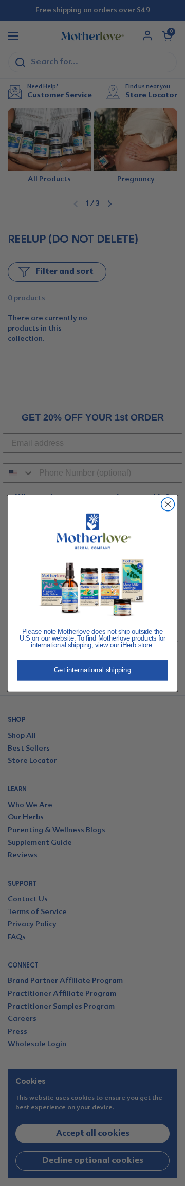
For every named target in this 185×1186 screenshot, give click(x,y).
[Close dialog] (168, 504)
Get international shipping (92, 670)
